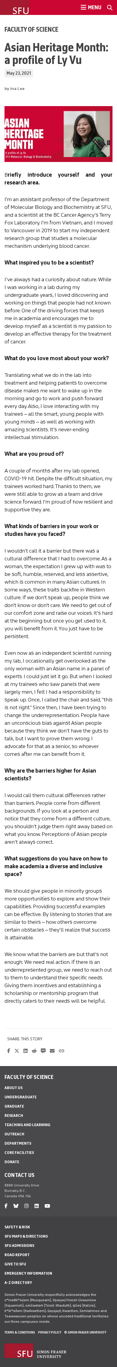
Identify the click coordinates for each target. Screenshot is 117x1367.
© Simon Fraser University (85, 1332)
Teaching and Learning (27, 1124)
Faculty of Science (31, 29)
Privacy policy (49, 1332)
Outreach (14, 1134)
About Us (13, 1087)
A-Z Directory (18, 1282)
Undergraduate (20, 1097)
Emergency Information (28, 1273)
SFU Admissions (19, 1245)
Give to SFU (15, 1264)
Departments (17, 1143)
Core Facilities (19, 1152)
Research (13, 1115)
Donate (11, 1161)
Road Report (17, 1254)
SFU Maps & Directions (26, 1236)
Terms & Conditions (19, 1332)
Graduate (14, 1106)
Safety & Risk (17, 1227)
